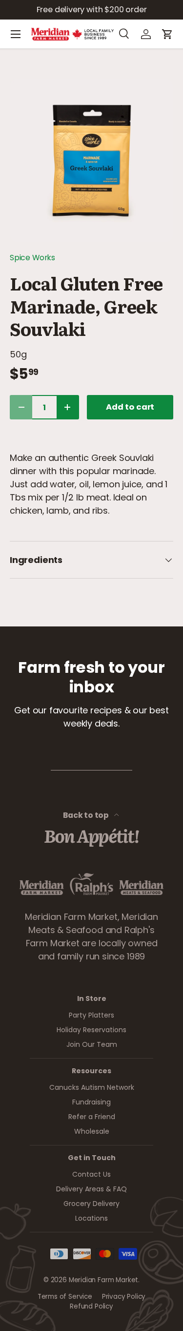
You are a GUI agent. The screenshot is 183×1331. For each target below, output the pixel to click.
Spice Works (32, 257)
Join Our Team (91, 1044)
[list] (91, 160)
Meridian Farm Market (103, 1280)
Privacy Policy (123, 1296)
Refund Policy (91, 1306)
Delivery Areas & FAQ (91, 1189)
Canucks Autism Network (91, 1087)
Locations (91, 1218)
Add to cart (130, 407)
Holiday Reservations (91, 1030)
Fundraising (91, 1102)
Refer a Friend (91, 1117)
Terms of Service (65, 1296)
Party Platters (91, 1015)
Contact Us (91, 1174)
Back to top (86, 815)
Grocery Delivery (91, 1203)
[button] (167, 34)
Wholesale (91, 1131)
